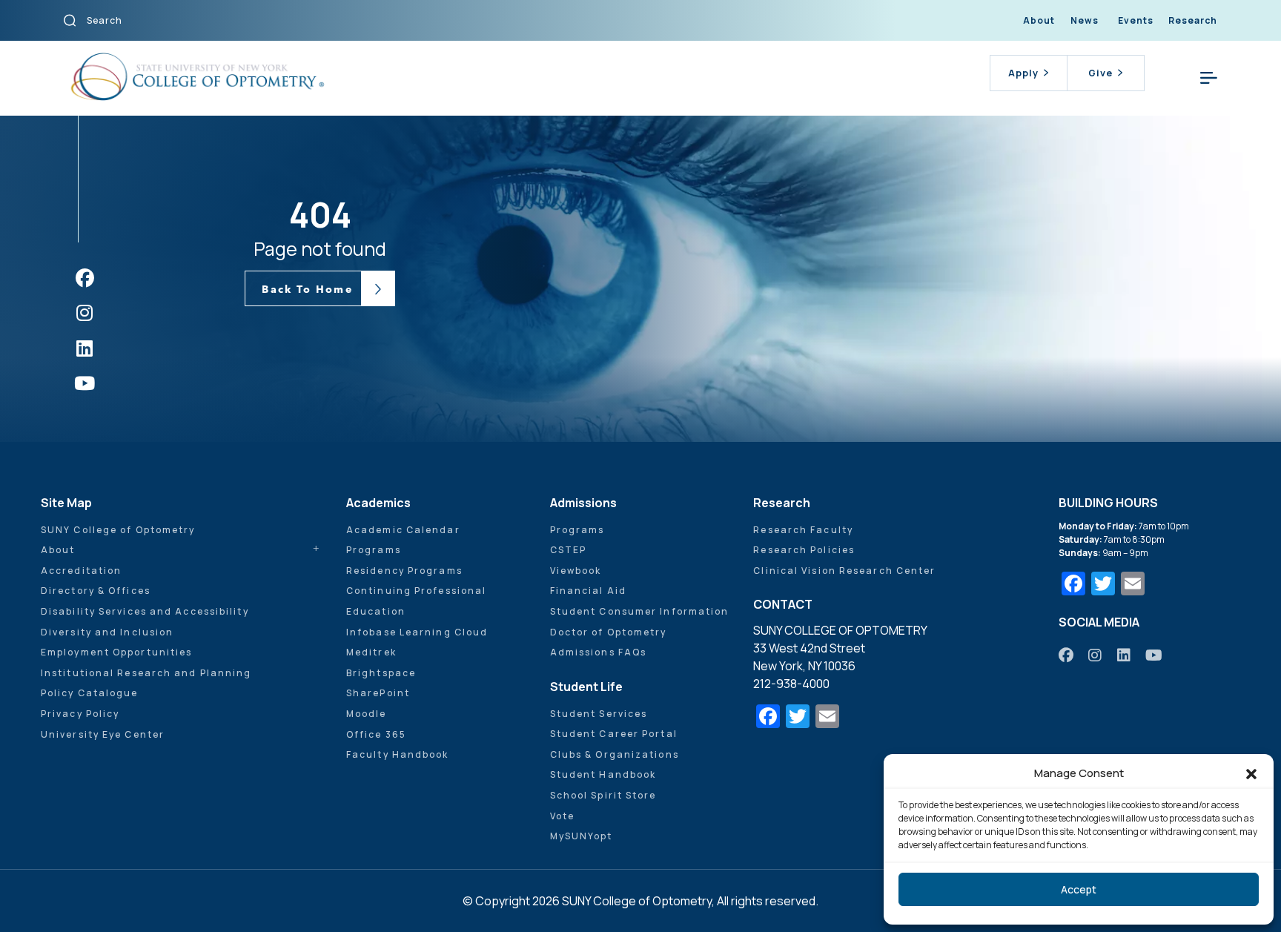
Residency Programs (404, 570)
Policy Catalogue (90, 693)
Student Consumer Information (639, 611)
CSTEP (568, 549)
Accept (1078, 889)
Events (1135, 20)
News (1084, 20)
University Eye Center (103, 734)
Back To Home (307, 289)
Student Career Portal (614, 733)
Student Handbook (603, 774)
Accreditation (81, 570)
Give (1100, 72)
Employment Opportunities (116, 652)
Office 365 (376, 734)
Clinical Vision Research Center (844, 570)
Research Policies (804, 549)
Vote (562, 816)
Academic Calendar (403, 529)
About (1039, 20)
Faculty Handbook (397, 754)
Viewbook (576, 570)
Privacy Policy (80, 713)
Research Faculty (803, 529)
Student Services (599, 713)
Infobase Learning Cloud (417, 632)
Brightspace (381, 673)
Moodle (366, 713)
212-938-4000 (791, 683)
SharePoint (378, 693)
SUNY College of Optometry (118, 529)
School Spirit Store (603, 795)
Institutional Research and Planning (146, 673)
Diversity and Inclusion (107, 632)
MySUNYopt (581, 836)
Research (1192, 20)
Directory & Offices (95, 590)
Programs (373, 549)
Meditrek (371, 652)
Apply (1023, 72)
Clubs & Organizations (614, 754)
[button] (1251, 773)
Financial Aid (588, 590)
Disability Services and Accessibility (145, 611)
